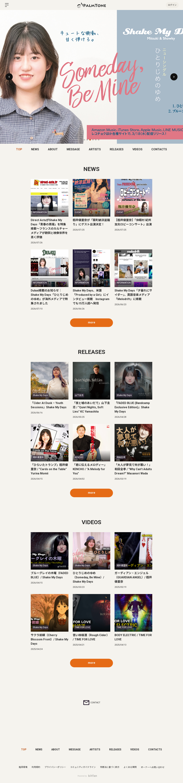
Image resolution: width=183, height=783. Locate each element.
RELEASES (116, 149)
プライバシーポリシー (55, 767)
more (91, 322)
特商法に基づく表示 (109, 767)
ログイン (172, 5)
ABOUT (53, 149)
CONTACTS (159, 149)
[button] (173, 76)
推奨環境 (23, 767)
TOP (19, 149)
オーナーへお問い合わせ (152, 767)
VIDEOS (137, 149)
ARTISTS (95, 149)
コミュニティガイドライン (83, 767)
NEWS (35, 149)
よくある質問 (130, 767)
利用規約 (36, 767)
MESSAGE (73, 149)
